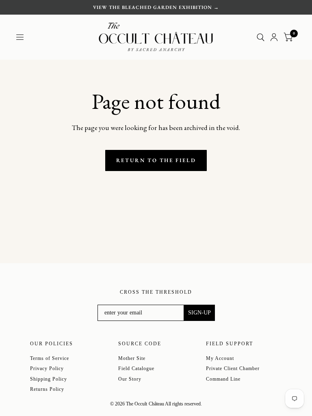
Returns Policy (47, 389)
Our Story (129, 379)
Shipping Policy (48, 379)
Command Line (223, 379)
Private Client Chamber (233, 368)
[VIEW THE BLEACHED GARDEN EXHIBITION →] (156, 7)
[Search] (260, 37)
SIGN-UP (199, 313)
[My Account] (274, 37)
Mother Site (131, 358)
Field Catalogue (136, 368)
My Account (220, 358)
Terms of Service (49, 358)
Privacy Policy (47, 368)
